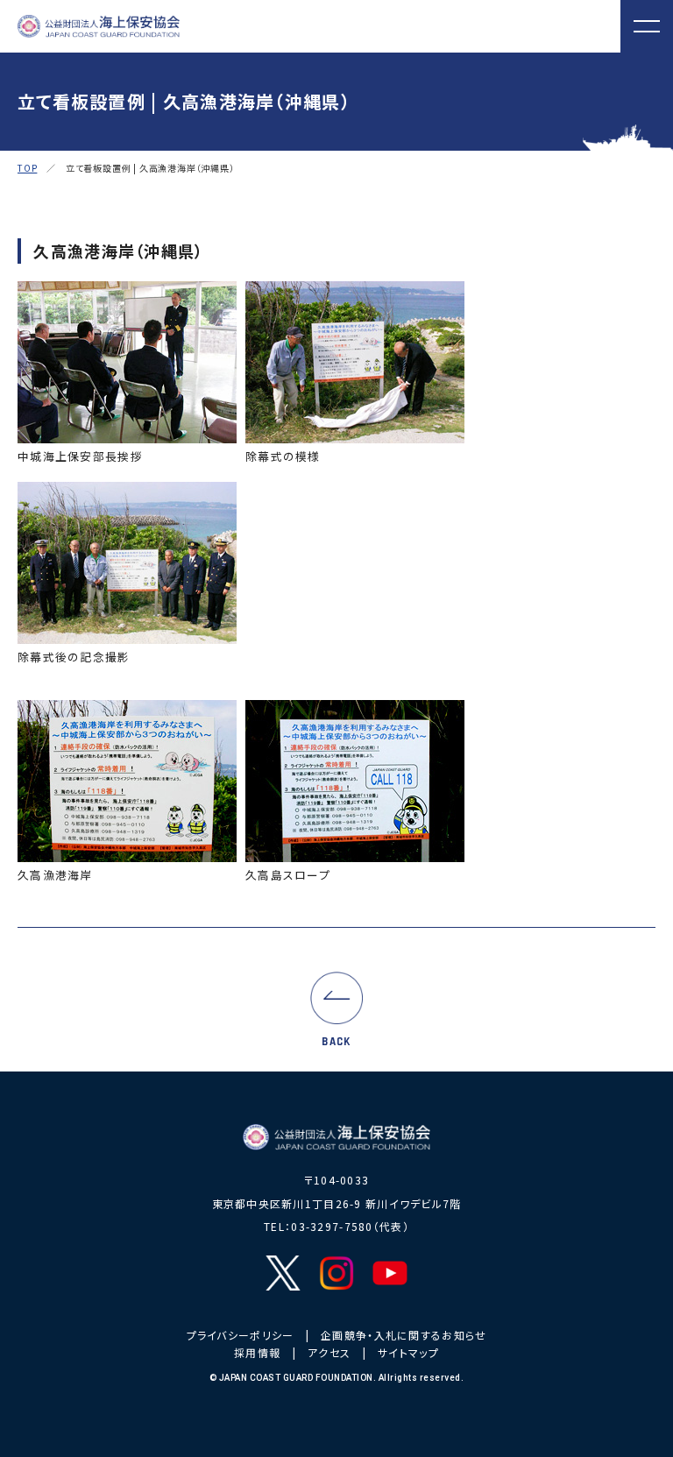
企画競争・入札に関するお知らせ (403, 1334)
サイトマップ (408, 1352)
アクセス (329, 1352)
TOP (27, 167)
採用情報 (257, 1352)
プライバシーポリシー (240, 1334)
